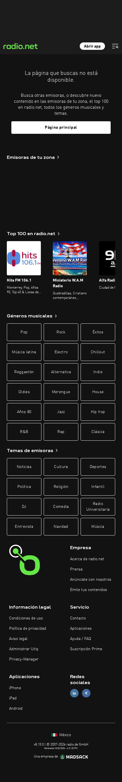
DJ (24, 507)
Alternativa (61, 372)
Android (16, 709)
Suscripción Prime (86, 649)
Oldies (24, 392)
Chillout (98, 352)
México (64, 735)
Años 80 (24, 412)
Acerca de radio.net (87, 559)
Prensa (76, 569)
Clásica (97, 432)
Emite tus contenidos (88, 590)
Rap (60, 432)
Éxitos (97, 332)
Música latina (24, 352)
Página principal (61, 128)
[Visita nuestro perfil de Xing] (86, 693)
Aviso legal (18, 639)
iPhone (15, 688)
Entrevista (24, 527)
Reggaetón (24, 372)
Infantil (97, 487)
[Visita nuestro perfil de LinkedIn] (74, 693)
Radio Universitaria (98, 507)
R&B (24, 432)
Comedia (61, 507)
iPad (13, 698)
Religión (61, 487)
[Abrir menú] (115, 46)
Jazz (61, 412)
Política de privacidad (27, 629)
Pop (24, 332)
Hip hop (98, 412)
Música (97, 527)
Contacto (78, 618)
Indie (97, 372)
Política (24, 487)
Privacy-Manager (24, 659)
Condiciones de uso (26, 618)
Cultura (61, 467)
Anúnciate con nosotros (90, 580)
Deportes (98, 467)
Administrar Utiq (23, 649)
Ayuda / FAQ (80, 639)
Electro (61, 352)
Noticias (24, 467)
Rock (60, 332)
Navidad (61, 527)
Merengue (61, 392)
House (98, 392)
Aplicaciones (81, 629)
